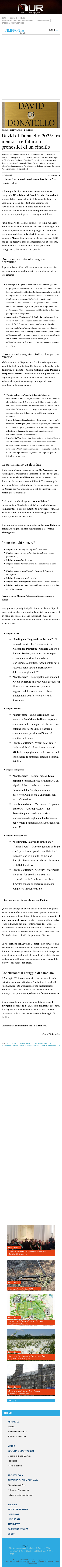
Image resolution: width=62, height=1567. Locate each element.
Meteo (23, 18)
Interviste (14, 1524)
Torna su (8, 1413)
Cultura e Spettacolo (12, 130)
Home (4, 18)
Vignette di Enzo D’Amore (19, 1456)
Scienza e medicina (17, 1436)
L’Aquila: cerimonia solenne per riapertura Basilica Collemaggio (27, 1252)
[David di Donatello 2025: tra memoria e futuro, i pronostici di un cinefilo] (31, 127)
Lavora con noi (43, 20)
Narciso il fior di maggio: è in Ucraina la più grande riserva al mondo (27, 1357)
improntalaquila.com (50, 1045)
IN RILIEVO (28, 130)
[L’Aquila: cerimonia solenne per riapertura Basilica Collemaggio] (31, 1240)
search (42, 30)
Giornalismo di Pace (17, 1485)
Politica (11, 1426)
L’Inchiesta (14, 1519)
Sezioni (52, 30)
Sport (11, 1534)
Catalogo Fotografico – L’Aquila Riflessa (18, 20)
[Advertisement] (31, 67)
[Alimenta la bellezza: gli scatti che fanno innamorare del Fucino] (31, 1310)
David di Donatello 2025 (29, 1045)
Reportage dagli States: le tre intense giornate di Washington (24, 1392)
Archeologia (15, 1475)
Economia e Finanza (17, 1431)
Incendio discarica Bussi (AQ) (21, 1289)
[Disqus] (30, 1098)
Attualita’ (13, 1422)
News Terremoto (18, 1509)
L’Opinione (14, 1514)
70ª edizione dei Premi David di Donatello (24, 1043)
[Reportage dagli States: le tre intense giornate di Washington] (31, 1380)
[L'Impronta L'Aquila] (15, 31)
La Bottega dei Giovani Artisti (13, 23)
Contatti (13, 18)
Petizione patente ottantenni (20, 1495)
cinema (15, 1045)
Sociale (12, 1504)
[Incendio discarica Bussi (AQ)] (31, 1275)
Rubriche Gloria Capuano (23, 1480)
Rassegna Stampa (18, 1529)
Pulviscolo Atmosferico (18, 1490)
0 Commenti (52, 175)
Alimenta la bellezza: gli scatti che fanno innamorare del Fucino (26, 1322)
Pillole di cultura (15, 1466)
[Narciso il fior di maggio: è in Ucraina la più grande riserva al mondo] (31, 1345)
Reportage (12, 1461)
